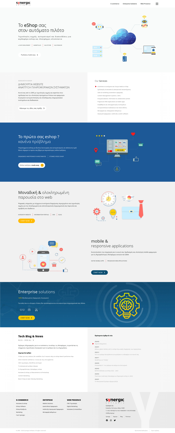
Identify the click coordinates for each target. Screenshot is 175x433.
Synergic (108, 416)
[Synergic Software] (23, 3)
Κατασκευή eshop (21, 403)
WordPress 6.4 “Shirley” (101, 360)
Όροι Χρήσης (155, 430)
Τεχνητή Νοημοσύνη (100, 344)
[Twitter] (115, 420)
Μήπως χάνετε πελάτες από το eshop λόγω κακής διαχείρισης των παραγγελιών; (118, 349)
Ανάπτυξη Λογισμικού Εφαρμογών (53, 409)
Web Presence (145, 4)
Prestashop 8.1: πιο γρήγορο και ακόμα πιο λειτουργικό (111, 365)
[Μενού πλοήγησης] (157, 4)
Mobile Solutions (48, 403)
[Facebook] (107, 420)
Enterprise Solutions (130, 4)
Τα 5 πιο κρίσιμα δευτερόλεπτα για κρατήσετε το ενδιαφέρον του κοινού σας (117, 354)
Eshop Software (21, 406)
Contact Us (109, 406)
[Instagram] (111, 420)
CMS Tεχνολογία (72, 403)
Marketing (19, 412)
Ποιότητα (128, 416)
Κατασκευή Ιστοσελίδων (74, 409)
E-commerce (115, 4)
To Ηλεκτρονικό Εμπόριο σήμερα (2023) (106, 381)
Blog (121, 416)
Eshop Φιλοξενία (21, 409)
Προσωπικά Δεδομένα (141, 430)
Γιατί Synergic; (20, 415)
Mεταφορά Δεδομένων (49, 412)
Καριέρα (115, 416)
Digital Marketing (72, 406)
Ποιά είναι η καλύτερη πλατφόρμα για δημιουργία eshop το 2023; (114, 376)
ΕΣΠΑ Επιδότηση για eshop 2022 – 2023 (106, 371)
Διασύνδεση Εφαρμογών (50, 406)
